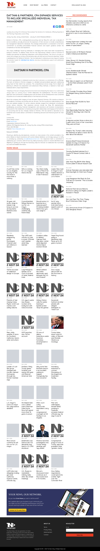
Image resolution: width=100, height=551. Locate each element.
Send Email (13, 121)
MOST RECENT (34, 5)
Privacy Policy (48, 529)
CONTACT (53, 5)
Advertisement (48, 532)
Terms (45, 527)
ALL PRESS (44, 5)
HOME (25, 5)
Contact (46, 534)
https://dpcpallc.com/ (18, 129)
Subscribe (80, 535)
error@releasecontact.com (32, 139)
